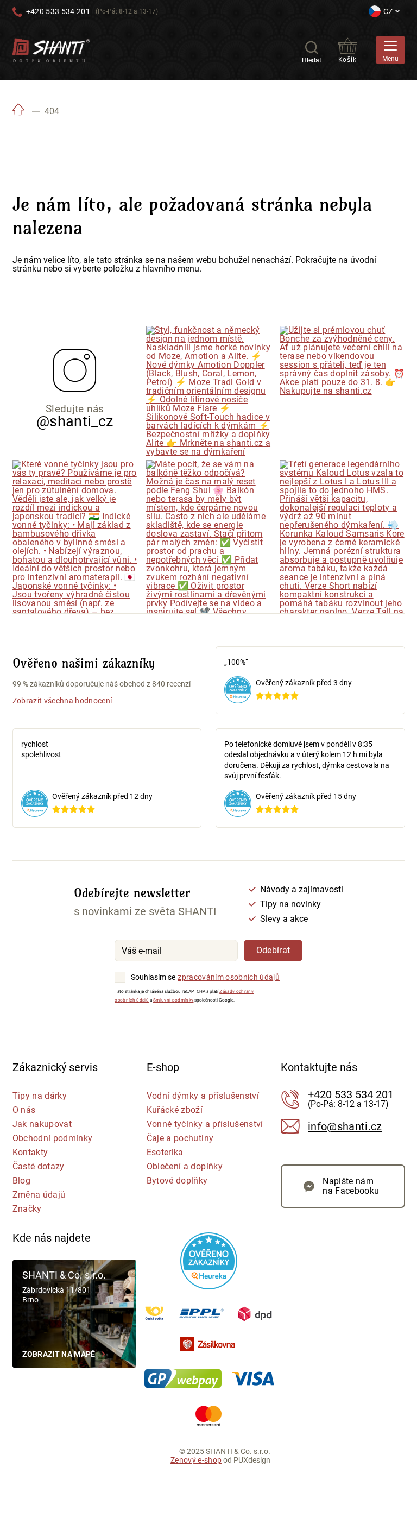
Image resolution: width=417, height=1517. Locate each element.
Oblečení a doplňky (185, 1166)
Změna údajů (39, 1194)
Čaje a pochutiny (180, 1138)
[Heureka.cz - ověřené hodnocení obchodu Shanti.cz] (208, 1260)
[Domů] (19, 111)
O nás (24, 1110)
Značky (27, 1209)
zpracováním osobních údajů (229, 977)
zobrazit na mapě (58, 1354)
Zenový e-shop (196, 1460)
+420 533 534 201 (58, 11)
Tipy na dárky (39, 1096)
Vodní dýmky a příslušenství (203, 1096)
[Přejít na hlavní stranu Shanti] (51, 50)
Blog (21, 1180)
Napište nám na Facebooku (351, 1186)
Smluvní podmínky (173, 1000)
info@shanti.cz (345, 1126)
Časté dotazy (38, 1166)
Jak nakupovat (42, 1124)
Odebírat (273, 950)
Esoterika (165, 1152)
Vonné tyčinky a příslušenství (205, 1124)
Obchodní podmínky (52, 1138)
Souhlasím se (153, 977)
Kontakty (30, 1152)
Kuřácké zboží (175, 1110)
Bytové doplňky (177, 1180)
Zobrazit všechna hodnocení (62, 700)
